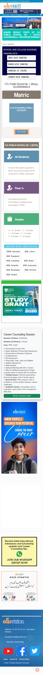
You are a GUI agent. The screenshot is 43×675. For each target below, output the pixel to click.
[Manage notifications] (37, 670)
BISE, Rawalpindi (12, 256)
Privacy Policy (24, 659)
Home (4, 44)
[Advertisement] (21, 506)
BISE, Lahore (30, 251)
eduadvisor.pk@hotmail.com (15, 637)
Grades (19, 219)
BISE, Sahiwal (11, 274)
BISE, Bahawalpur (13, 270)
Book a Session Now (22, 396)
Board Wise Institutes (22, 246)
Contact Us (13, 659)
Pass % (19, 188)
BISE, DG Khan (30, 270)
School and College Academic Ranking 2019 (20, 51)
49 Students (22, 157)
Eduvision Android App (15, 642)
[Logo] (21, 620)
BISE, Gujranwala (29, 265)
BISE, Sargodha (12, 265)
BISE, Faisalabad (12, 260)
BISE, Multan (29, 260)
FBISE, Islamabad (13, 251)
